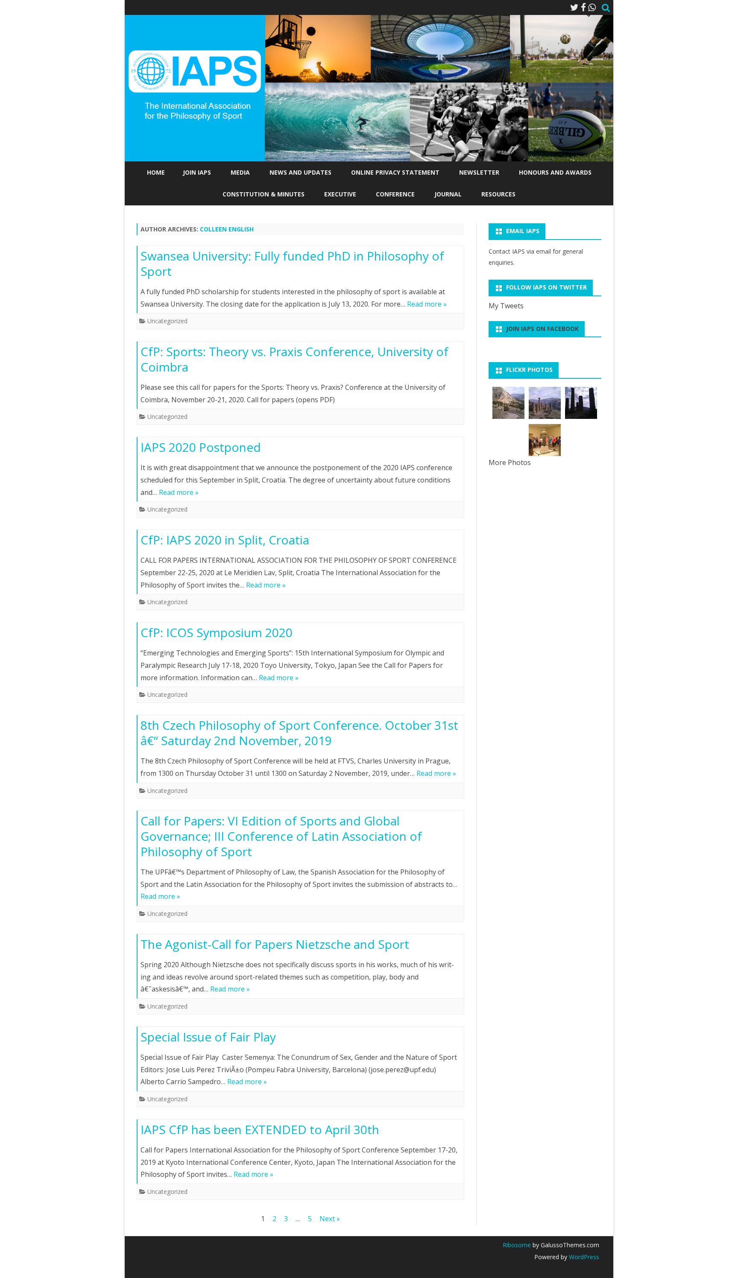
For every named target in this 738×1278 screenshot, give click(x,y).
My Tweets (506, 305)
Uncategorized (167, 321)
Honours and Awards (555, 172)
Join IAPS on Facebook (542, 329)
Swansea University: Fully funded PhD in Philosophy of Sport (292, 263)
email (543, 251)
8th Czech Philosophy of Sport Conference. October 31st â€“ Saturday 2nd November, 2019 (299, 733)
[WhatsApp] (592, 7)
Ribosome (517, 1245)
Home (156, 172)
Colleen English (227, 229)
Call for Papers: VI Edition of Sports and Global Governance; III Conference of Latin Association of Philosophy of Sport (281, 836)
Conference (395, 194)
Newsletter (479, 172)
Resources (498, 194)
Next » (329, 1218)
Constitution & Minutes (264, 194)
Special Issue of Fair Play (208, 1037)
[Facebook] (583, 7)
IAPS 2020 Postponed (201, 447)
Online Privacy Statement (395, 172)
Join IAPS (197, 172)
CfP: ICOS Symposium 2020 (217, 632)
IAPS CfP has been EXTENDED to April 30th (260, 1129)
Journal (448, 194)
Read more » (427, 304)
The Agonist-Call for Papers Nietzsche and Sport (275, 944)
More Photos (510, 462)
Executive (340, 194)
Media (240, 172)
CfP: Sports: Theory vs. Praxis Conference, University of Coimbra (294, 359)
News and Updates (300, 172)
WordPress (583, 1257)
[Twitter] (574, 7)
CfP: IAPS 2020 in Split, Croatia (225, 540)
